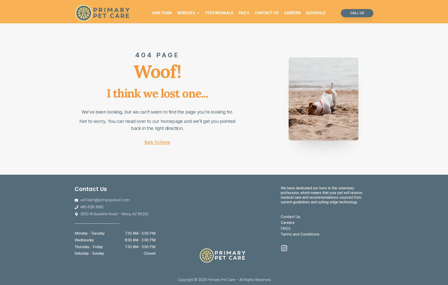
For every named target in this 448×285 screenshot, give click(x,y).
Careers (292, 13)
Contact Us (267, 13)
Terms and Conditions (300, 234)
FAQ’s (244, 13)
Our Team (162, 13)
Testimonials (219, 13)
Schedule (316, 13)
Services (186, 13)
